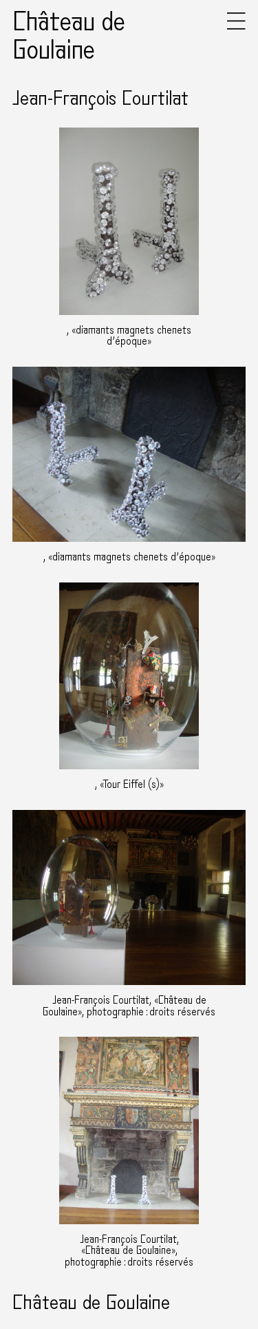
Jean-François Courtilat (100, 99)
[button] (236, 26)
